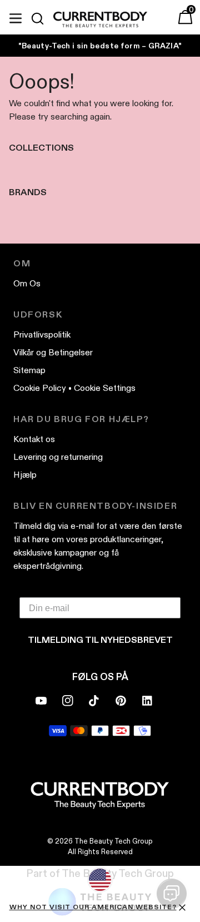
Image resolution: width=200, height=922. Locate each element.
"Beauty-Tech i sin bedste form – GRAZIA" (100, 45)
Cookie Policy (39, 388)
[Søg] (42, 18)
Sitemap (29, 370)
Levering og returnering (58, 457)
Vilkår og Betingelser (53, 352)
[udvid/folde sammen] (15, 16)
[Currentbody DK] (100, 20)
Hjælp (25, 474)
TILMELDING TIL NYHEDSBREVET (100, 640)
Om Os (27, 283)
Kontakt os (34, 439)
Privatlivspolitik (42, 334)
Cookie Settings (105, 388)
